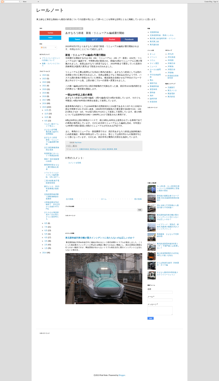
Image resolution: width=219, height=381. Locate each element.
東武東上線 (154, 41)
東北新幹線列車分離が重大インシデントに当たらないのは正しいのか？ (100, 238)
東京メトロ (172, 90)
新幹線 (152, 92)
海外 (151, 96)
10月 (46, 117)
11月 (46, 114)
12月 (46, 110)
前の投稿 (138, 199)
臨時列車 (153, 99)
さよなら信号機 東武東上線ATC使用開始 (51, 132)
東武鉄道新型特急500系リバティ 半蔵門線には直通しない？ (168, 246)
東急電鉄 (171, 93)
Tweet (77, 39)
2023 (44, 79)
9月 (46, 121)
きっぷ (152, 54)
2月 (46, 245)
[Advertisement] (99, 181)
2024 (44, 75)
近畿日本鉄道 (84, 149)
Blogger (122, 375)
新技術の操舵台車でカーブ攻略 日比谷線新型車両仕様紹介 (168, 198)
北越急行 (171, 87)
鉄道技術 (153, 102)
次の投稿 (69, 199)
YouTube (50, 33)
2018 (44, 96)
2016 (44, 103)
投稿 (44, 47)
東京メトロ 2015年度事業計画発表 (51, 188)
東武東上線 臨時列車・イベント (163, 38)
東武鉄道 (171, 97)
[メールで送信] (67, 146)
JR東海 (170, 66)
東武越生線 (154, 45)
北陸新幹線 (154, 32)
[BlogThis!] (69, 146)
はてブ (94, 39)
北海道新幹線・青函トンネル (161, 35)
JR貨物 (170, 73)
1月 (46, 248)
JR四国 (170, 60)
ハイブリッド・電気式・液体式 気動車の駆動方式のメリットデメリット (168, 226)
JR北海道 (171, 57)
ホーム (104, 199)
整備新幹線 (154, 86)
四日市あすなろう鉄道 (98, 149)
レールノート (50, 10)
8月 (46, 223)
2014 (44, 253)
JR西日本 (171, 69)
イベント (153, 57)
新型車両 (110, 149)
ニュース (75, 149)
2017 (44, 100)
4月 (46, 237)
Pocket (112, 39)
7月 (46, 227)
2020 (44, 89)
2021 (44, 86)
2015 (44, 107)
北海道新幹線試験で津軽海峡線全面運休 (51, 196)
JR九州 (170, 54)
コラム (152, 60)
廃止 (151, 80)
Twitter (50, 37)
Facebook (129, 39)
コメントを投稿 (74, 163)
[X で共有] (71, 146)
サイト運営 (154, 63)
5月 (46, 234)
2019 (44, 93)
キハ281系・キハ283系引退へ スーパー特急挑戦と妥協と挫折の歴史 (168, 188)
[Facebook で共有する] (74, 146)
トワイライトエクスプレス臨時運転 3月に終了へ (52, 175)
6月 (46, 230)
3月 (46, 241)
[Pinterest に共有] (76, 146)
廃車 (115, 149)
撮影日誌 (153, 83)
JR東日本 (171, 63)
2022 (44, 82)
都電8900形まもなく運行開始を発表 (51, 167)
